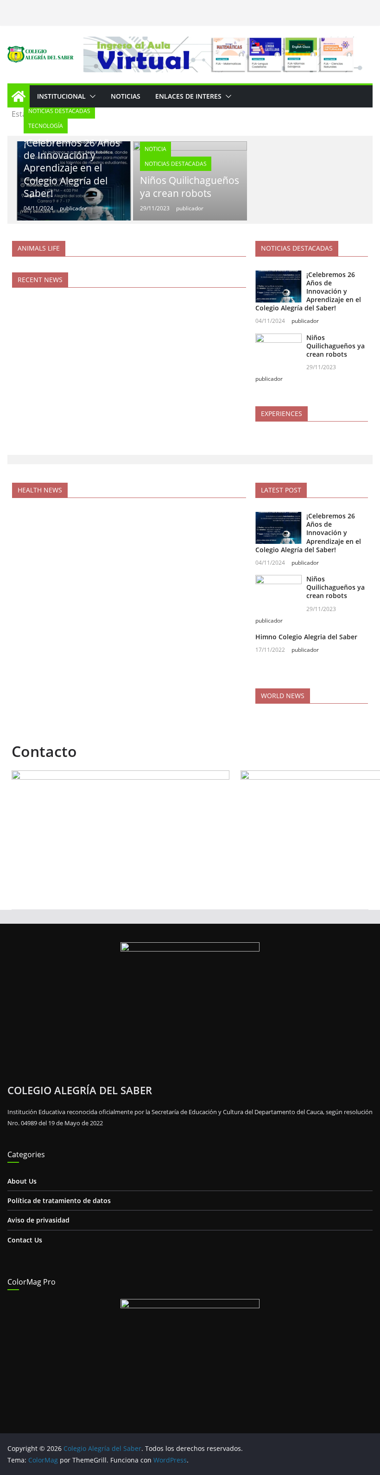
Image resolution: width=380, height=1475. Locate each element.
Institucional (61, 96)
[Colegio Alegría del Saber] (18, 96)
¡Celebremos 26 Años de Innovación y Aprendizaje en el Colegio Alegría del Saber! (72, 168)
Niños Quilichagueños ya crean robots (189, 186)
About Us (22, 1181)
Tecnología (45, 126)
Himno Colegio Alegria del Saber (306, 636)
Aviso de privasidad (38, 1220)
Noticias (125, 96)
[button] (91, 96)
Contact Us (24, 1239)
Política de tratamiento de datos (59, 1200)
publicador (73, 208)
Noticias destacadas (59, 111)
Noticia (155, 149)
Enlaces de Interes (188, 96)
